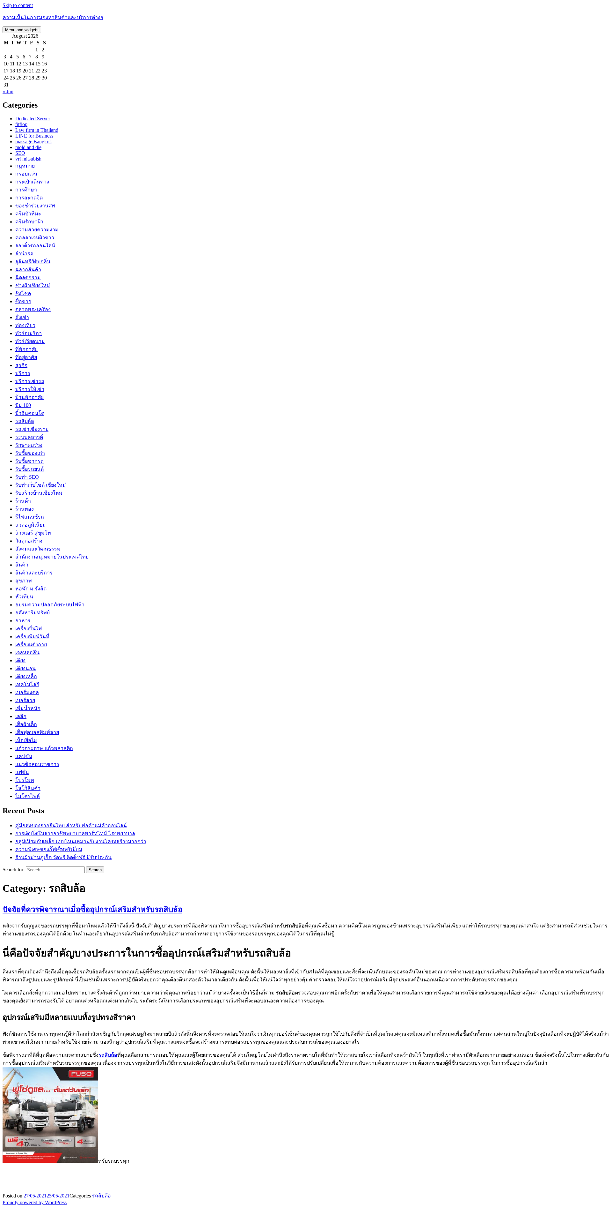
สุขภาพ (23, 580)
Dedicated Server (32, 118)
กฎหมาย (25, 166)
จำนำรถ (24, 253)
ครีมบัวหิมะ (28, 213)
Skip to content (18, 5)
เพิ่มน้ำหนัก (27, 708)
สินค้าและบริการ (34, 572)
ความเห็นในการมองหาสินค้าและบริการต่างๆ (53, 17)
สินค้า (21, 564)
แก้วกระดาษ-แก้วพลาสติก (44, 748)
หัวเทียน (24, 596)
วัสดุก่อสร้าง (28, 541)
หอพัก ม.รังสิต (31, 588)
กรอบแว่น (26, 173)
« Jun (8, 91)
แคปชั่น (23, 756)
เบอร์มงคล (27, 692)
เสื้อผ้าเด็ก (26, 724)
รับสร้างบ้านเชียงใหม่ (38, 493)
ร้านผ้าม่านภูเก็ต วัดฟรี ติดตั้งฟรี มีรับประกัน (63, 857)
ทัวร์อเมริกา (28, 333)
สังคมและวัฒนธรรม (38, 548)
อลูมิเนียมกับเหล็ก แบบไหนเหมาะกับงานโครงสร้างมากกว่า (80, 841)
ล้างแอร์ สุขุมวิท (33, 533)
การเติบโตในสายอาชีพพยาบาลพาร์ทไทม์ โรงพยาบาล (75, 833)
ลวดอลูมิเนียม (30, 525)
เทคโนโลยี (27, 684)
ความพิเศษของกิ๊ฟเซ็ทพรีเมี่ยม (48, 849)
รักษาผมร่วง (28, 445)
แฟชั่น (22, 772)
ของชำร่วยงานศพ (35, 205)
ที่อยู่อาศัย (26, 357)
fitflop (21, 124)
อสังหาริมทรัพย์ (32, 612)
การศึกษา (26, 189)
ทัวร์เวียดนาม (30, 341)
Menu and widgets (22, 29)
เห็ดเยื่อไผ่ (26, 740)
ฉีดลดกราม (28, 277)
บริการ (22, 373)
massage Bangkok (33, 141)
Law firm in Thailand (36, 130)
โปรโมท (24, 780)
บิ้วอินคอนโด (29, 413)
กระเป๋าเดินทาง (32, 181)
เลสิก (20, 716)
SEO (20, 153)
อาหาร (23, 620)
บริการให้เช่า (29, 389)
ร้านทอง (24, 509)
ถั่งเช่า (22, 317)
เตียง (20, 660)
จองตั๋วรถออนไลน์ (35, 245)
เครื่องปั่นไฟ (28, 628)
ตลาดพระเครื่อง (33, 309)
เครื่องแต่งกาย (31, 644)
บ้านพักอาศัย (29, 397)
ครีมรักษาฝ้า (29, 221)
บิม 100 (23, 405)
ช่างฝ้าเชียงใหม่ (32, 285)
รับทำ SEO (27, 477)
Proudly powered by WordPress (35, 1202)
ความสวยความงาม (37, 229)
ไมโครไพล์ (27, 796)
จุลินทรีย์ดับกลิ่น (32, 261)
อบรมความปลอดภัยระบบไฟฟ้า (49, 604)
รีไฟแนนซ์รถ (29, 517)
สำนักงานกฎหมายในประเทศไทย (52, 556)
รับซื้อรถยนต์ (29, 469)
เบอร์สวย (25, 700)
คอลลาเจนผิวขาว (34, 237)
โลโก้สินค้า (27, 788)
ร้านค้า (23, 501)
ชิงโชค (23, 293)
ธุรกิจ (21, 365)
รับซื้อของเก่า (30, 453)
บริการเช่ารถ (29, 381)
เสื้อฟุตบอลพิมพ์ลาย (37, 732)
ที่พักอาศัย (26, 349)
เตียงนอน (25, 668)
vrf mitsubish (28, 158)
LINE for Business (34, 136)
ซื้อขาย (23, 301)
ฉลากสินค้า (28, 269)
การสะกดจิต (29, 197)
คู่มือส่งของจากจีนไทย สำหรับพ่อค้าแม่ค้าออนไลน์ (71, 825)
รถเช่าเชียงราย (31, 429)
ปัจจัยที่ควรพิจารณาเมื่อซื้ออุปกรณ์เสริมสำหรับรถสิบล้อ (92, 909)
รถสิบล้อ (24, 421)
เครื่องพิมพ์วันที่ (32, 636)
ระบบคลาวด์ (29, 437)
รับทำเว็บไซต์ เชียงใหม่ (40, 485)
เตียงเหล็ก (26, 676)
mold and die (28, 147)
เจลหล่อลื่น (27, 652)
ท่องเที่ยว (25, 325)
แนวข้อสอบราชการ (37, 764)
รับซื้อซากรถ (29, 461)
